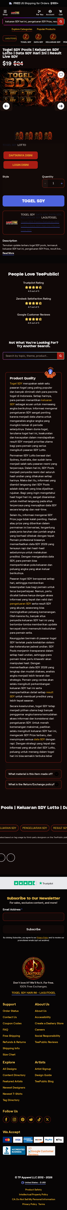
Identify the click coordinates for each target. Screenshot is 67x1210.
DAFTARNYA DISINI (20, 155)
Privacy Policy (42, 938)
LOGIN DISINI (21, 164)
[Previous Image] (6, 106)
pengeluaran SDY (20, 603)
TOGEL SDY (33, 201)
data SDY (39, 739)
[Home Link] (15, 13)
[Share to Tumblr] (11, 857)
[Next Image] (61, 106)
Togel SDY (16, 383)
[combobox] (30, 21)
